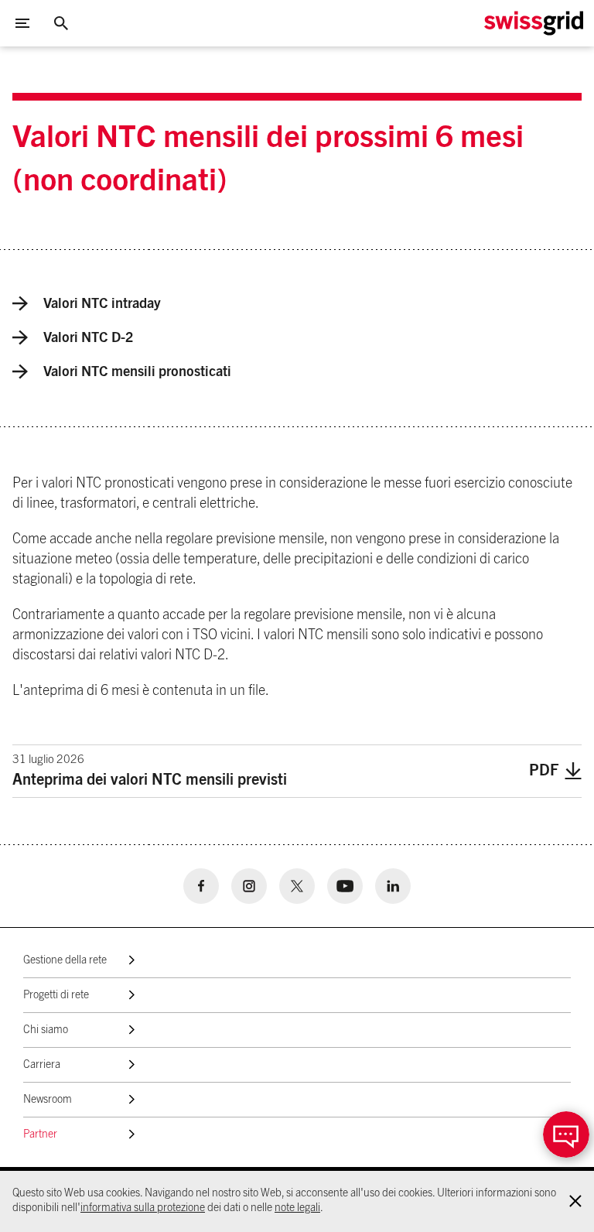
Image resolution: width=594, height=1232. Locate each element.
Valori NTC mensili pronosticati (137, 372)
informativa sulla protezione (142, 1208)
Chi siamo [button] (45, 1030)
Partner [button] (40, 1134)
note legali (297, 1208)
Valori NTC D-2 (88, 338)
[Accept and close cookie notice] (575, 1201)
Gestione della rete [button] (65, 960)
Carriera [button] (41, 1064)
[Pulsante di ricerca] (61, 23)
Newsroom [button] (47, 1099)
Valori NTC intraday (102, 304)
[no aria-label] (201, 886)
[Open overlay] (566, 1134)
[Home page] (534, 23)
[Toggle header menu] (22, 23)
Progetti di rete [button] (56, 995)
